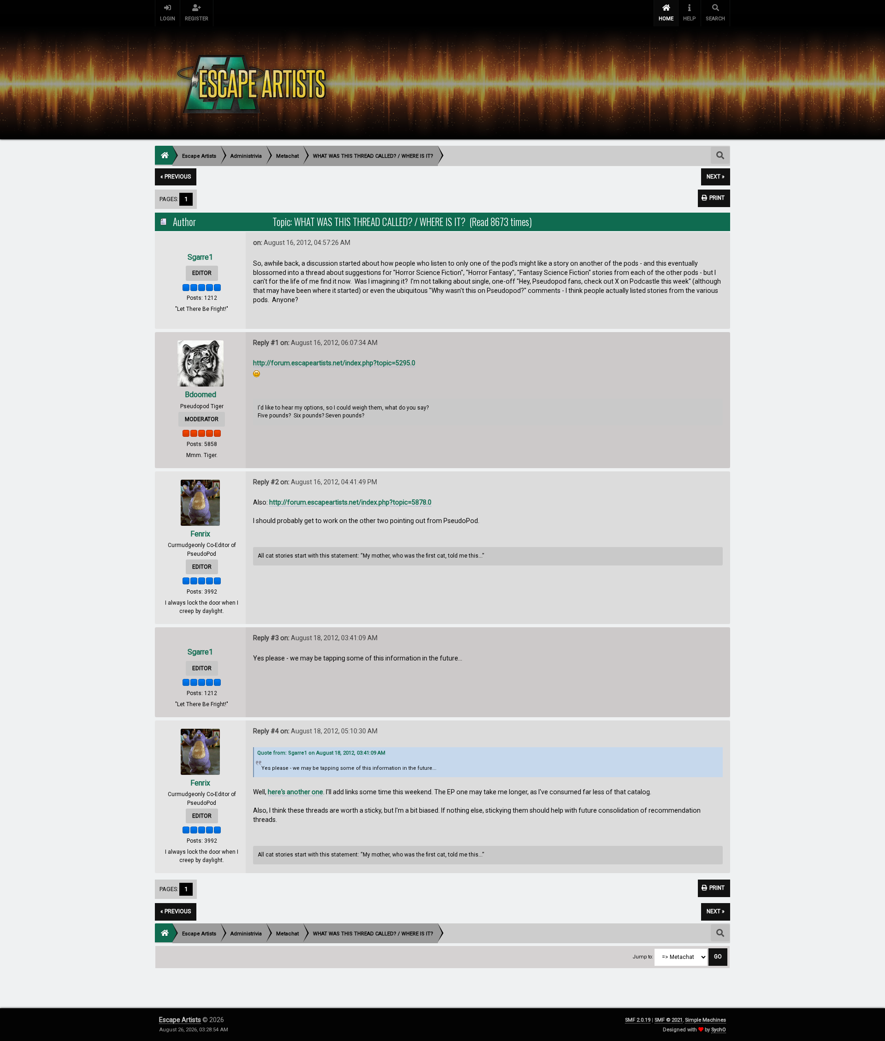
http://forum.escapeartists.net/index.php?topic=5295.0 (334, 363)
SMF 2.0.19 (637, 1020)
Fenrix (200, 533)
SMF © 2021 (669, 1020)
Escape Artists (180, 1019)
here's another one (295, 792)
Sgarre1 (200, 257)
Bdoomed (200, 394)
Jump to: (643, 957)
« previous (175, 176)
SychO (718, 1030)
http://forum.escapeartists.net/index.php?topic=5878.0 (350, 502)
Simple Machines (705, 1020)
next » (716, 176)
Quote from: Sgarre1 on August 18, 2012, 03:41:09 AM (321, 753)
